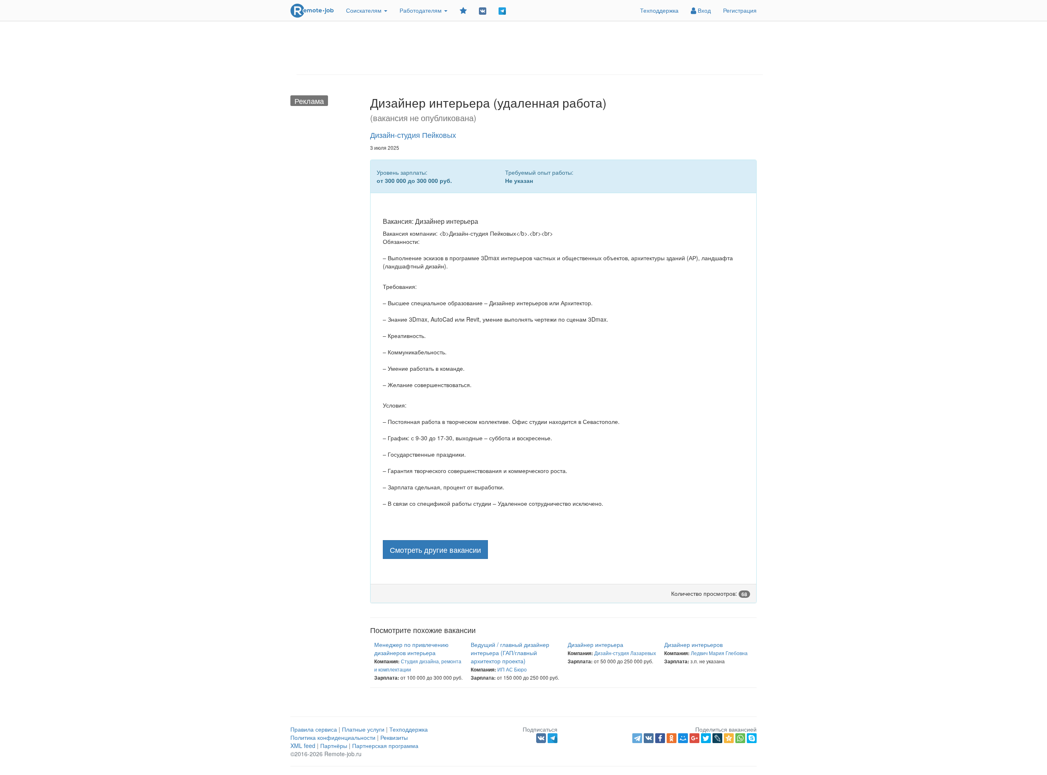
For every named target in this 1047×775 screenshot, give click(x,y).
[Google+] (694, 738)
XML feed (302, 745)
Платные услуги (363, 729)
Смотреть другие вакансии (435, 549)
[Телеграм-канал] (502, 10)
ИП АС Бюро (512, 669)
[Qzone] (729, 738)
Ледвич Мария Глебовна (719, 652)
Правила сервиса (313, 729)
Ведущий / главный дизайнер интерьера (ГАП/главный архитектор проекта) (510, 652)
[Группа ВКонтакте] (482, 10)
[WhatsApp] (740, 738)
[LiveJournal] (717, 738)
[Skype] (752, 738)
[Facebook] (660, 738)
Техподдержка (659, 10)
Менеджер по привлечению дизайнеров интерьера (411, 648)
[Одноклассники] (671, 738)
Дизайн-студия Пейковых (413, 134)
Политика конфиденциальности (332, 737)
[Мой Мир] (683, 738)
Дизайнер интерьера (595, 644)
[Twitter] (706, 738)
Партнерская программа (385, 745)
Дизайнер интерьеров (693, 644)
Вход (703, 10)
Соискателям (364, 10)
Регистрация (740, 10)
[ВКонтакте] (649, 738)
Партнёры (333, 745)
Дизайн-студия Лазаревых (625, 652)
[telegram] (637, 738)
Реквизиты (394, 737)
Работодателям (421, 10)
